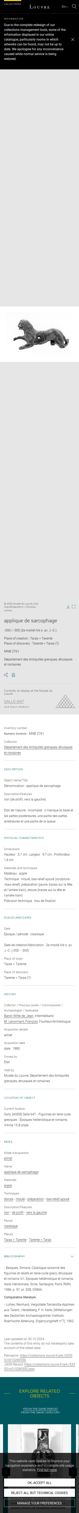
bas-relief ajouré (57, 1199)
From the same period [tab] (40, 1408)
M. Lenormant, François (21, 1021)
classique (11, 1226)
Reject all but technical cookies (39, 1493)
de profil (17, 1212)
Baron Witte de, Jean (18, 1016)
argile (8, 1185)
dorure (8, 1199)
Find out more (47, 1470)
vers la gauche (36, 1212)
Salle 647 (14, 701)
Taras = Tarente (15, 1240)
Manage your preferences (39, 1503)
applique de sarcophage (21, 1172)
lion (6, 1212)
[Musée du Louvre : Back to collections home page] (39, 6)
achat (8, 1158)
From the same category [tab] (40, 1412)
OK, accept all (40, 1483)
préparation (35, 1199)
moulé (20, 1199)
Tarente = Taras (40, 1240)
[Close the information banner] (72, 39)
